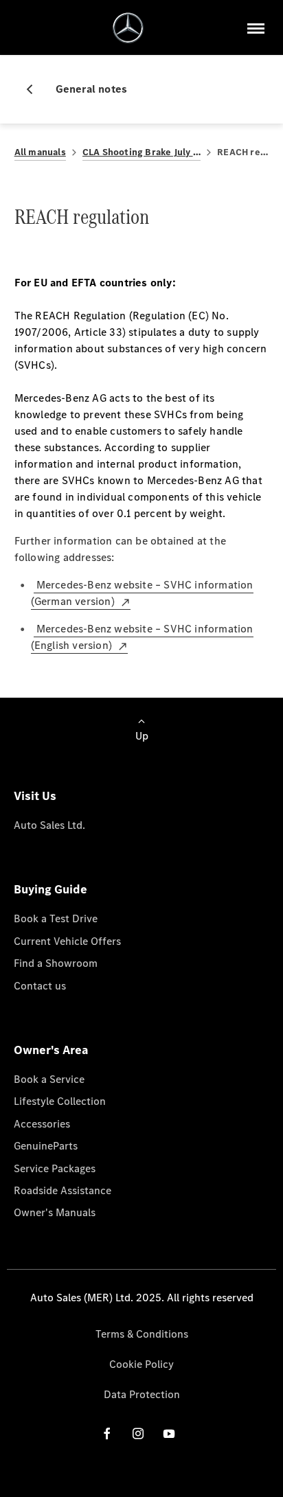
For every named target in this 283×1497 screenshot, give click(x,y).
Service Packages (54, 1168)
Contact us (40, 986)
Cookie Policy (141, 1364)
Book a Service (49, 1079)
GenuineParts (46, 1146)
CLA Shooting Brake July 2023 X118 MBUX (141, 152)
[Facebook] (107, 1433)
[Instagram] (138, 1433)
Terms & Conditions (141, 1334)
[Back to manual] (35, 89)
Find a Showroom (56, 963)
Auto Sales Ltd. (49, 825)
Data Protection (142, 1394)
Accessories (42, 1124)
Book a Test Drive (56, 918)
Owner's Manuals (54, 1212)
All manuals (40, 152)
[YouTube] (169, 1433)
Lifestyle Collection (60, 1101)
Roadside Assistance (62, 1190)
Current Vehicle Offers (67, 941)
